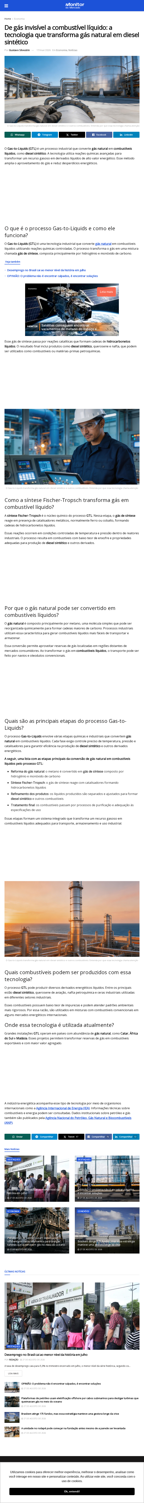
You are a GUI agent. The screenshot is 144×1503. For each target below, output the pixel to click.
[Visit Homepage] (74, 5)
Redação (13, 1359)
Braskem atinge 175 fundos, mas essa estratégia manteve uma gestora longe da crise (106, 1243)
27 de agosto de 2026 (20, 1198)
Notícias (72, 50)
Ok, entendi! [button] (72, 1491)
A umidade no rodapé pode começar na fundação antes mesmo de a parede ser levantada (73, 1428)
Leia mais (15, 1373)
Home (7, 18)
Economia (19, 18)
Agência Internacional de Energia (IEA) (63, 1108)
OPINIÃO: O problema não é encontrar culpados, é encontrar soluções (52, 276)
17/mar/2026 (43, 50)
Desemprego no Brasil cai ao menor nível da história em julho (46, 270)
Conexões (83, 1211)
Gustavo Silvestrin (19, 50)
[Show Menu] (6, 5)
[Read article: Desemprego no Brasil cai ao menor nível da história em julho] (36, 1179)
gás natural (103, 244)
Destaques (14, 1159)
